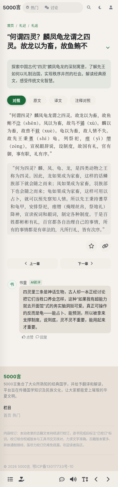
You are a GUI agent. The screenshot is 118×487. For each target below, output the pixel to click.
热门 (34, 7)
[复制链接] (105, 246)
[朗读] (73, 479)
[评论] (62, 479)
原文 (37, 100)
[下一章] (108, 479)
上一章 (35, 264)
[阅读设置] (85, 479)
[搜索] (89, 7)
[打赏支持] (21, 479)
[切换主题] (99, 7)
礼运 (34, 26)
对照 (16, 100)
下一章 (83, 264)
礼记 (22, 26)
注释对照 (83, 100)
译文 (58, 100)
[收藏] (91, 246)
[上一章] (96, 479)
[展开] (108, 47)
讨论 (54, 7)
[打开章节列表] (10, 479)
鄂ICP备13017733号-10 (53, 466)
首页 (10, 26)
